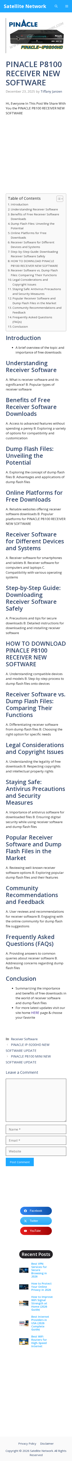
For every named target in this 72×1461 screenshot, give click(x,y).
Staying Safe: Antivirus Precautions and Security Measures (36, 291)
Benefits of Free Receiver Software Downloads (35, 216)
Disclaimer (47, 1443)
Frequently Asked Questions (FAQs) (32, 319)
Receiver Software (24, 1039)
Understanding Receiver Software (34, 209)
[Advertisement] (36, 156)
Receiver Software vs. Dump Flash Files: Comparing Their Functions (34, 272)
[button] (56, 6)
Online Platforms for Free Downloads (28, 235)
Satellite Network (25, 6)
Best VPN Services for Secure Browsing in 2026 (39, 1270)
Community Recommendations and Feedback (36, 310)
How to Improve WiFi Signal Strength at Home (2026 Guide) (42, 1303)
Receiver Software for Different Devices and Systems (32, 244)
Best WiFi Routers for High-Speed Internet (39, 1341)
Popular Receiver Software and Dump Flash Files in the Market (34, 300)
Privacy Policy (27, 1443)
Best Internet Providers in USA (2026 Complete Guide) (40, 1323)
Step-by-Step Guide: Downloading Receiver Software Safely (34, 254)
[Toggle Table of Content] (58, 199)
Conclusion (20, 326)
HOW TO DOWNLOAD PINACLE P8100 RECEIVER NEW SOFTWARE (34, 263)
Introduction (19, 204)
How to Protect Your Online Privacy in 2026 (41, 1287)
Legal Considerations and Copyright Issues (30, 282)
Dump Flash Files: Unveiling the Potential (33, 226)
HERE (35, 1012)
